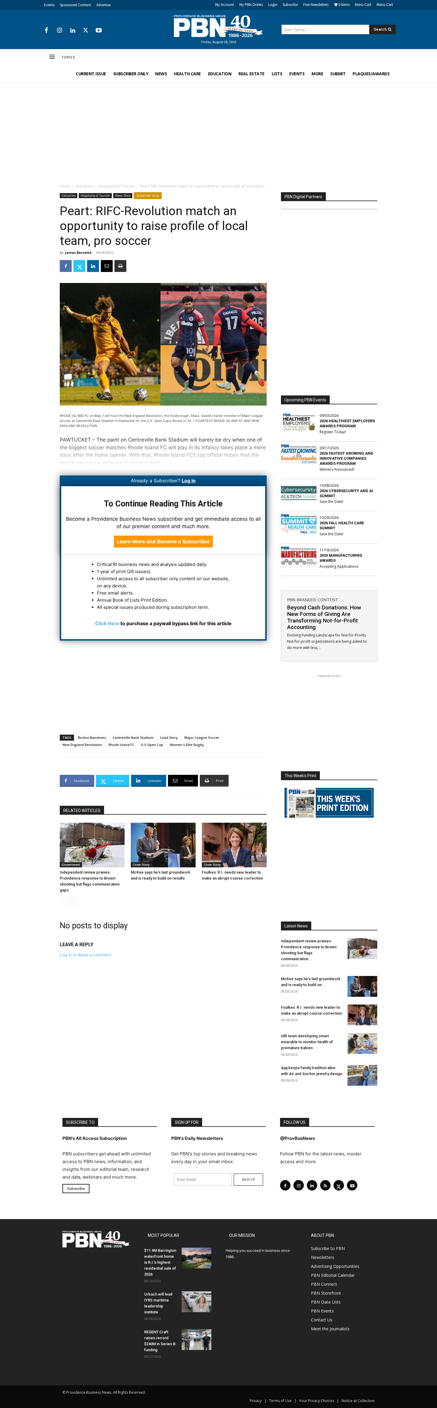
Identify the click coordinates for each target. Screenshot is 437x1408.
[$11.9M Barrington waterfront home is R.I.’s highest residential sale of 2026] (196, 1258)
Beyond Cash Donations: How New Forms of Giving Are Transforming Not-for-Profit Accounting (324, 617)
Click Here (107, 623)
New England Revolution (82, 744)
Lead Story (169, 737)
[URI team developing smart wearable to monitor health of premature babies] (362, 1043)
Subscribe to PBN (328, 1248)
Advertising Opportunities (335, 1266)
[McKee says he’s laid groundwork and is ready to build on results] (163, 845)
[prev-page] (63, 902)
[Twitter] (86, 31)
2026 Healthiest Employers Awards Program (347, 423)
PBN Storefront (326, 1293)
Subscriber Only (147, 195)
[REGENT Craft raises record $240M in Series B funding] (196, 1339)
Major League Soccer (201, 737)
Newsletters (322, 1257)
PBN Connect (324, 1284)
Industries (84, 186)
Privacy (256, 1400)
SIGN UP (248, 1179)
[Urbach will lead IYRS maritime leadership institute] (196, 1301)
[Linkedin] (72, 31)
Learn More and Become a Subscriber (163, 542)
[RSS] (325, 1185)
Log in (189, 481)
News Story (123, 195)
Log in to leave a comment (85, 954)
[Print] (120, 266)
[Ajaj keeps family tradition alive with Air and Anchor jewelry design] (362, 1075)
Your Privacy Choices (316, 1400)
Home (65, 186)
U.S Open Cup (152, 744)
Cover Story (141, 865)
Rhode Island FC (121, 744)
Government (71, 865)
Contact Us (321, 1320)
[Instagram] (59, 31)
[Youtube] (99, 31)
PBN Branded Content (312, 600)
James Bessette (78, 252)
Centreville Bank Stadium (133, 737)
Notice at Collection (358, 1400)
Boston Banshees (92, 737)
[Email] (107, 266)
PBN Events (322, 1311)
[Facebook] (46, 31)
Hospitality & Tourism (116, 186)
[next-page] (73, 902)
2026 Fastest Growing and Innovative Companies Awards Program (346, 458)
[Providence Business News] (218, 26)
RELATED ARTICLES (81, 810)
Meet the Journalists (330, 1329)
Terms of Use (280, 1400)
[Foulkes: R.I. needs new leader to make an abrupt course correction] (234, 845)
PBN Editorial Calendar (333, 1275)
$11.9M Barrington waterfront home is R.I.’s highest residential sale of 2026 (160, 1262)
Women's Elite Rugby (187, 744)
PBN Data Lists (326, 1302)
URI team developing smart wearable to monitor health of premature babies (307, 1042)
